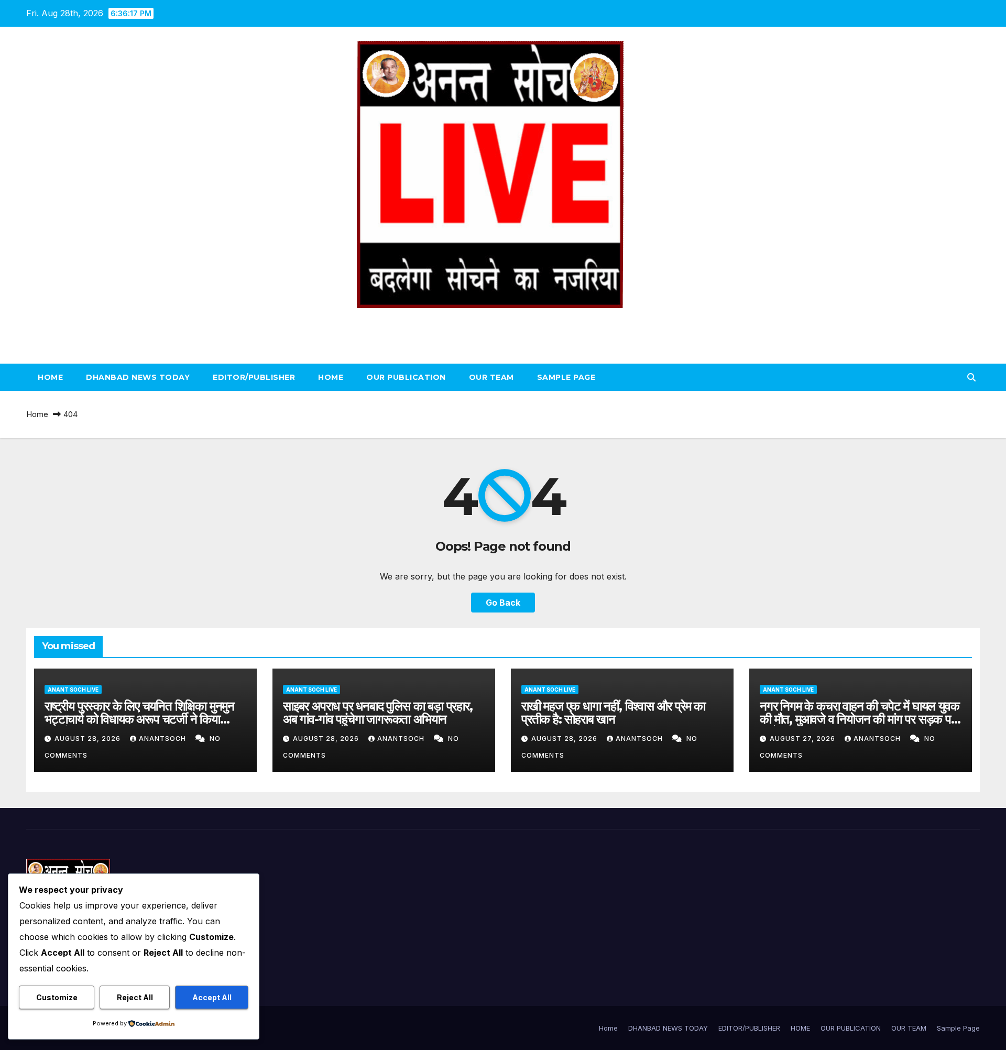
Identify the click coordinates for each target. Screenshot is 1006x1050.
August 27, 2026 (803, 738)
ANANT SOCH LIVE (503, 320)
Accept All (212, 997)
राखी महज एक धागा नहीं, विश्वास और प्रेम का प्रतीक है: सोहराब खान (613, 712)
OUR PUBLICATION (406, 377)
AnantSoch (163, 738)
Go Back (503, 602)
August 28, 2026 (88, 738)
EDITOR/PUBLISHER (254, 377)
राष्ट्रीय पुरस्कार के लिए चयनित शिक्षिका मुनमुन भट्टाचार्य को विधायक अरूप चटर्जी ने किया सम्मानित (139, 719)
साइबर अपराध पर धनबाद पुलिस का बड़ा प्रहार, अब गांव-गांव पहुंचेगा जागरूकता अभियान (378, 712)
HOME (330, 377)
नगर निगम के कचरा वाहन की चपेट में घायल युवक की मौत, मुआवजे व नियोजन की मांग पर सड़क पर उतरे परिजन (859, 719)
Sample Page (566, 377)
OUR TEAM (491, 377)
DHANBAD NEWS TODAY (138, 377)
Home (50, 377)
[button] (971, 377)
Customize (57, 997)
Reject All (135, 997)
